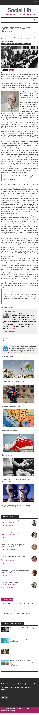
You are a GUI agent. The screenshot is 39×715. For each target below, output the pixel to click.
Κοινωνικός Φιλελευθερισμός (11, 613)
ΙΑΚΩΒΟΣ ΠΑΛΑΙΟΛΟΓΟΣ (10, 563)
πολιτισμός (26, 606)
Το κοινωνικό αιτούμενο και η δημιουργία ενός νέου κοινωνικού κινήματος (21, 663)
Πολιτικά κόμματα (21, 610)
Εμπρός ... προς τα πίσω (9, 583)
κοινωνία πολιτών (8, 610)
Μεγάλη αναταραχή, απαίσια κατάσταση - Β (16, 571)
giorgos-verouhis (10, 328)
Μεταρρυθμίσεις (7, 603)
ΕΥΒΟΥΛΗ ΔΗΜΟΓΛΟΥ (9, 537)
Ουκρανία (22, 43)
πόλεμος (16, 43)
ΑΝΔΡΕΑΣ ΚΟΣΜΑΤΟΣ (9, 587)
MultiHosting (11, 710)
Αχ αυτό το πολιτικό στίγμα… (11, 533)
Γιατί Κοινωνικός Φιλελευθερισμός (22, 628)
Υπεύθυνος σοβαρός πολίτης (20, 650)
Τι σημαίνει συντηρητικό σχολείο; (12, 545)
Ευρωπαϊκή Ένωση (7, 43)
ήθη (16, 603)
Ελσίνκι (29, 43)
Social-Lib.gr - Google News (18, 352)
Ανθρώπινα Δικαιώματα (27, 603)
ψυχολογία (17, 606)
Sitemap (3, 709)
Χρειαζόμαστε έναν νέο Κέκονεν (12, 521)
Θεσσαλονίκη (6, 606)
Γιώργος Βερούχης (9, 525)
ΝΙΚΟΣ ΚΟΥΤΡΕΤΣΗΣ (9, 575)
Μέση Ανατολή (26, 613)
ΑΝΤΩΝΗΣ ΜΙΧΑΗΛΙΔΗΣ (9, 549)
